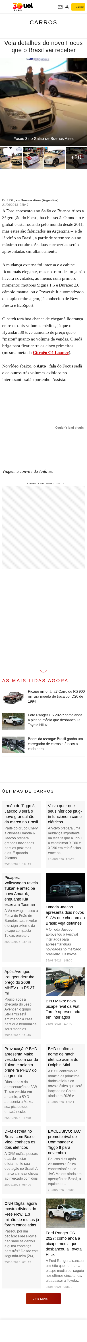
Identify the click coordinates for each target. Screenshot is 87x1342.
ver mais (40, 1299)
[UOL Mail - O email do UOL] (60, 7)
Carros (44, 22)
